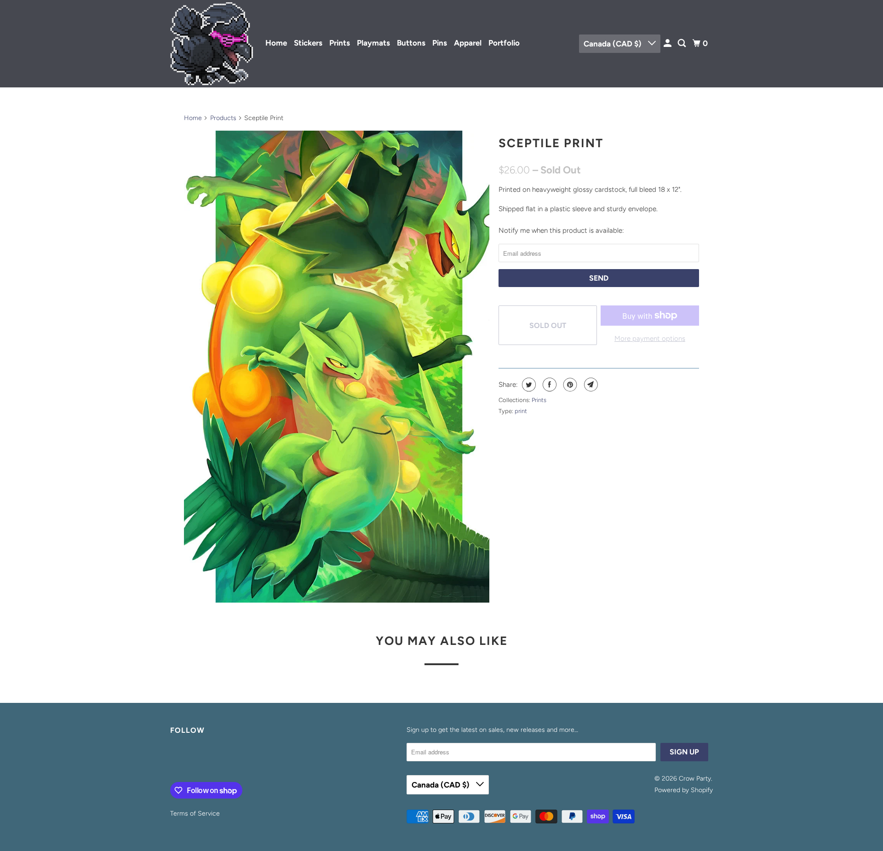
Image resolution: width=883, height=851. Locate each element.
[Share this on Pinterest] (569, 384)
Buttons (411, 42)
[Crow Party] (211, 43)
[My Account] (668, 43)
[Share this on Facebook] (548, 384)
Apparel (468, 42)
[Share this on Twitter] (528, 384)
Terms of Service (195, 813)
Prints (339, 42)
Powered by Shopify (683, 790)
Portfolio (504, 42)
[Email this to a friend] (590, 384)
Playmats (373, 42)
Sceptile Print (551, 143)
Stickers (308, 42)
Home (276, 42)
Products (223, 118)
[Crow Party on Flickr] (172, 760)
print (521, 411)
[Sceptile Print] (336, 367)
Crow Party (695, 778)
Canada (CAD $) (613, 43)
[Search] (682, 43)
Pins (439, 42)
